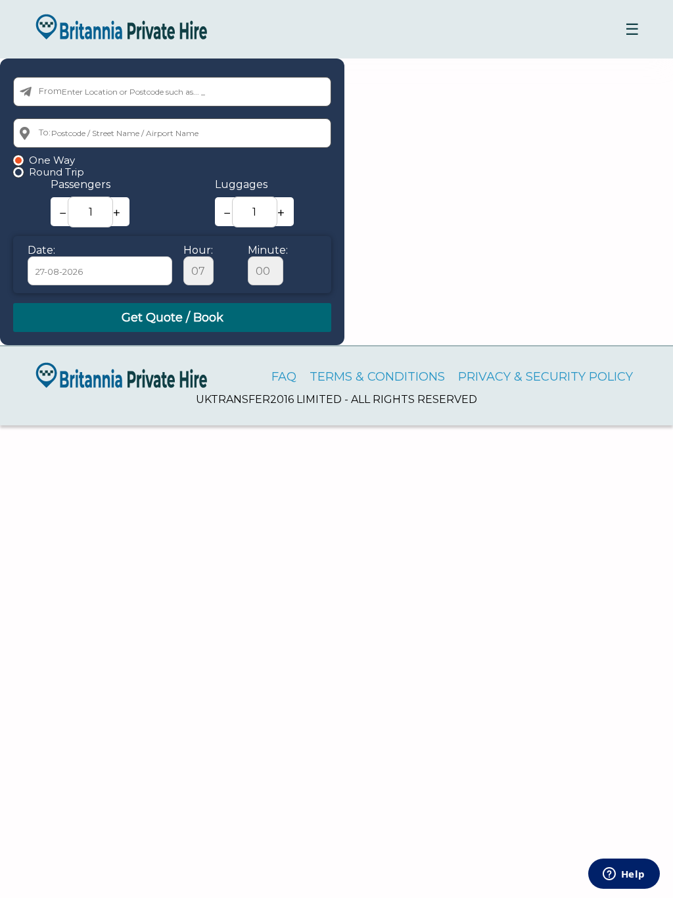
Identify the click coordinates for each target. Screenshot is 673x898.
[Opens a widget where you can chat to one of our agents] (624, 875)
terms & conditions (377, 376)
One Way (52, 160)
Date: (41, 250)
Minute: (268, 250)
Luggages (241, 184)
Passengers (80, 184)
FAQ (283, 376)
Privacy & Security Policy (545, 376)
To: (45, 132)
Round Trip (56, 172)
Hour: (198, 250)
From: (51, 90)
